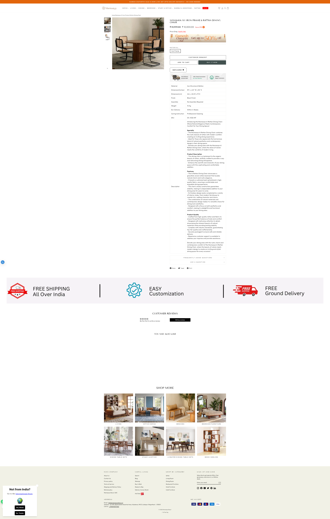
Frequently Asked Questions (198, 257)
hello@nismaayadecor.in (115, 503)
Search (137, 475)
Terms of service (109, 484)
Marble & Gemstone (183, 8)
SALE (205, 8)
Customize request (198, 57)
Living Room (170, 478)
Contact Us (107, 478)
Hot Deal (137, 493)
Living (133, 8)
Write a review (180, 320)
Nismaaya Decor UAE (110, 493)
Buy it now (212, 62)
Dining (142, 8)
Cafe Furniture (170, 490)
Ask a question (197, 262)
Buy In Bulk (138, 484)
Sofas (125, 8)
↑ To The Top (165, 512)
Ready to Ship (139, 487)
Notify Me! (182, 32)
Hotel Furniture (170, 487)
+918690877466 (114, 506)
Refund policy (108, 490)
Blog (136, 478)
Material (174, 47)
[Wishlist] (219, 8)
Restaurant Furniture (172, 484)
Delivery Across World (141, 490)
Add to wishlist (177, 70)
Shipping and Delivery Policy (112, 487)
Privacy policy (108, 481)
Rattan (197, 8)
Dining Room (170, 481)
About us (106, 475)
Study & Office (165, 8)
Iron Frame (175, 51)
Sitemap (137, 481)
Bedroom (151, 8)
